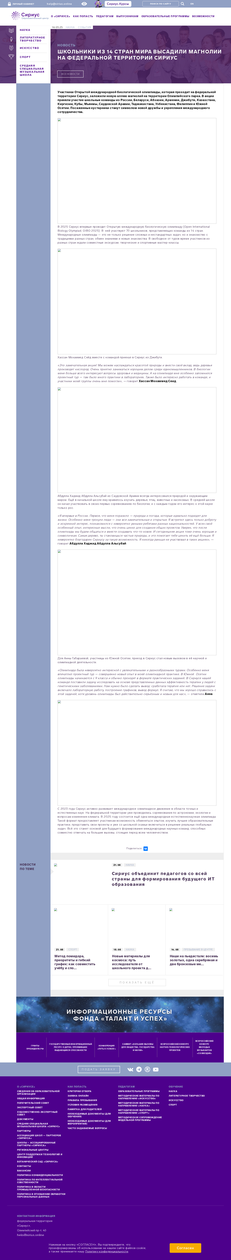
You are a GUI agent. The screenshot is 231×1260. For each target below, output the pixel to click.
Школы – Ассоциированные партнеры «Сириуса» (36, 1144)
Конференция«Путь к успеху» (106, 1047)
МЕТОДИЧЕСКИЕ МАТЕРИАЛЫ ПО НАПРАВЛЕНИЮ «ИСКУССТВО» (138, 1097)
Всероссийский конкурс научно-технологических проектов (175, 1047)
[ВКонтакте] (145, 848)
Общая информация (31, 1098)
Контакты (24, 1166)
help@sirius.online (59, 3)
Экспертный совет (30, 1107)
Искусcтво (176, 1100)
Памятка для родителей (85, 1109)
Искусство (29, 48)
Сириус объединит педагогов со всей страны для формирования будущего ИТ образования (163, 879)
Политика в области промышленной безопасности (38, 1188)
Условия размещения (82, 1105)
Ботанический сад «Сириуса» (37, 1161)
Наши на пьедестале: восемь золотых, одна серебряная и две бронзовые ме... (194, 960)
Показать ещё (137, 982)
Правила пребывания (82, 1100)
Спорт (25, 57)
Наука (25, 30)
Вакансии (24, 1170)
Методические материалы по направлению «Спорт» (138, 1111)
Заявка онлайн (78, 1096)
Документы (25, 1119)
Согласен (185, 1248)
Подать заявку (99, 1069)
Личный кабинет (23, 4)
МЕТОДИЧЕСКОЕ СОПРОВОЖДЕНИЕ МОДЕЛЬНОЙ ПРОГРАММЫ (140, 1118)
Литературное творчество (32, 39)
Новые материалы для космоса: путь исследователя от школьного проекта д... (131, 962)
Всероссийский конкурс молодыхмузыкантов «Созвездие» (204, 1047)
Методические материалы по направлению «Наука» (138, 1104)
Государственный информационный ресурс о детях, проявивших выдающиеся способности (70, 1047)
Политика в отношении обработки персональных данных (41, 1195)
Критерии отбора (79, 1091)
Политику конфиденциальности (106, 1251)
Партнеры (24, 1131)
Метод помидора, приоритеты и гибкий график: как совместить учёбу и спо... (75, 962)
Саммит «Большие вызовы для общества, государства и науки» (137, 1047)
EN (192, 4)
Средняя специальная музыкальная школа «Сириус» (38, 1125)
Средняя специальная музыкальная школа (32, 70)
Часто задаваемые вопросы (87, 1128)
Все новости (70, 74)
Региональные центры (32, 1150)
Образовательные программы (139, 1091)
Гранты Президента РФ (35, 1047)
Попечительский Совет (33, 1103)
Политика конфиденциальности (40, 1175)
